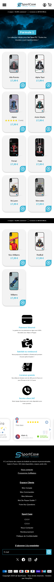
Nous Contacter (27, 528)
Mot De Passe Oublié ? (27, 500)
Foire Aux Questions (27, 505)
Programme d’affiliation (27, 473)
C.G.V (27, 519)
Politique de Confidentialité (27, 536)
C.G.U (27, 524)
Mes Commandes (27, 492)
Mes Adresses (27, 496)
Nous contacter (27, 470)
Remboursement (27, 532)
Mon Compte (27, 488)
